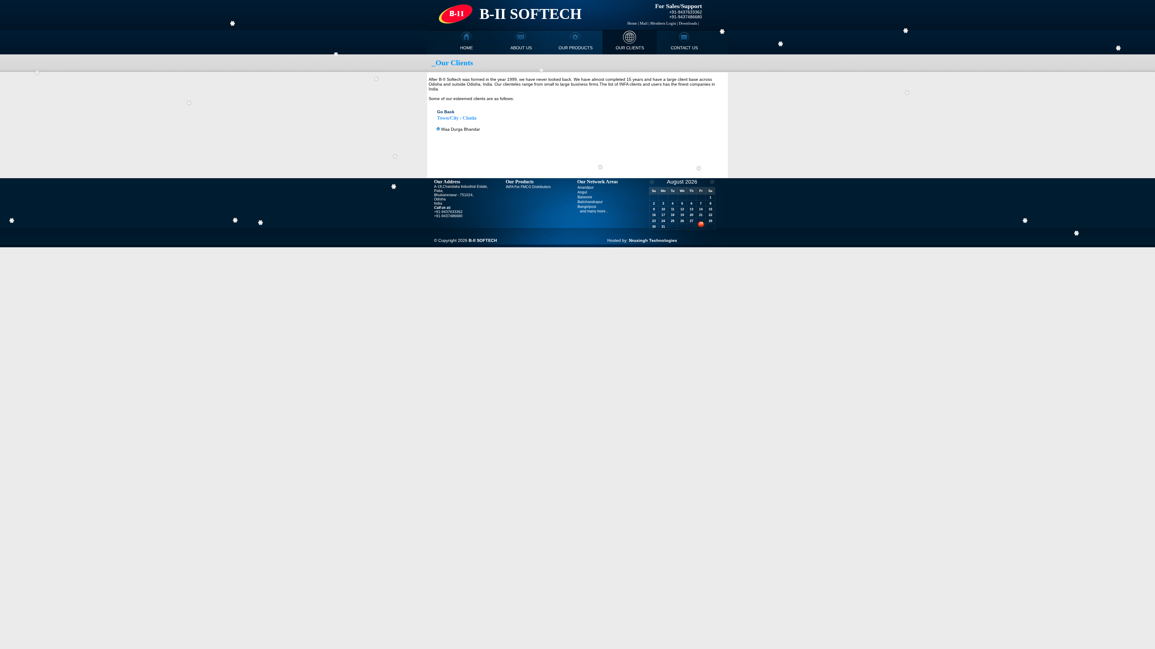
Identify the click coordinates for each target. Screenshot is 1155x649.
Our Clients (630, 47)
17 (663, 215)
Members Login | (664, 23)
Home (466, 47)
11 (672, 209)
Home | (633, 23)
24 (663, 221)
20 (691, 215)
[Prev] (652, 182)
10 (663, 209)
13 (691, 209)
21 (701, 215)
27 (691, 221)
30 (654, 226)
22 (710, 215)
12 (682, 209)
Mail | (644, 23)
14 (701, 209)
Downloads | (689, 23)
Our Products (576, 47)
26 (682, 221)
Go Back (445, 111)
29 (710, 221)
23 (654, 221)
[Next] (712, 182)
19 (682, 215)
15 (710, 209)
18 (672, 215)
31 (663, 226)
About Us (521, 47)
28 (701, 223)
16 (654, 215)
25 (672, 221)
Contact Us (684, 47)
